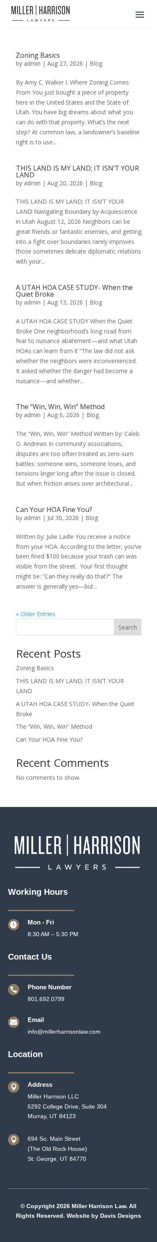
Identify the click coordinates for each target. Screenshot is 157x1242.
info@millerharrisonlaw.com (64, 1031)
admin (32, 63)
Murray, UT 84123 (52, 1116)
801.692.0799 (46, 999)
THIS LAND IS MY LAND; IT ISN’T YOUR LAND (77, 171)
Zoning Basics (38, 55)
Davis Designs (120, 1215)
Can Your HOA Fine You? (54, 509)
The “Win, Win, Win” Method (60, 406)
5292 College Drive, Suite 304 (67, 1106)
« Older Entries (35, 614)
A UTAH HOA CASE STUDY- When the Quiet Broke (74, 291)
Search (127, 627)
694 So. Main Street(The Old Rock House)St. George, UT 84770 (57, 1148)
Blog (96, 63)
